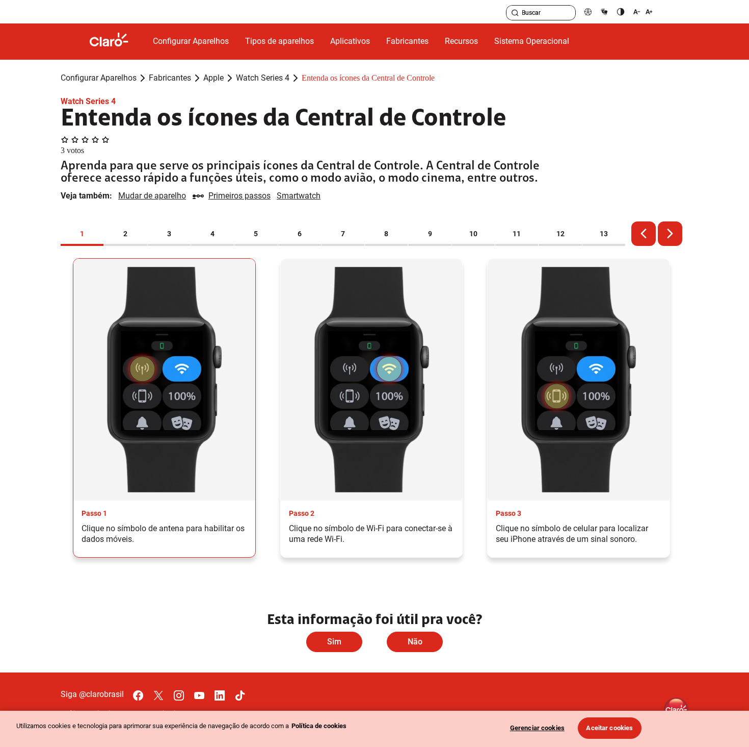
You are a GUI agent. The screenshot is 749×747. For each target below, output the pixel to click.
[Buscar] (515, 13)
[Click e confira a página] (117, 42)
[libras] (604, 11)
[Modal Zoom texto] (643, 11)
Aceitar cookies (609, 728)
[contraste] (620, 11)
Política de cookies (318, 726)
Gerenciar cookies (537, 728)
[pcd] (588, 11)
